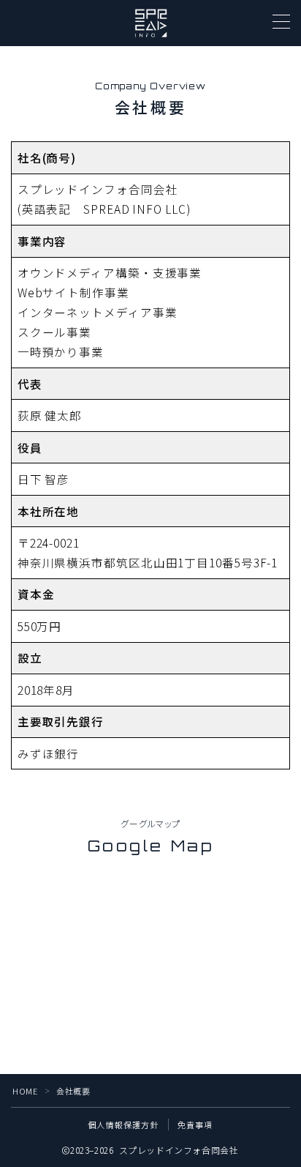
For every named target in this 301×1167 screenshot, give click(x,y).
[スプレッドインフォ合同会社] (150, 23)
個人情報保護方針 (123, 1124)
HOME (24, 1091)
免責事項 (195, 1124)
